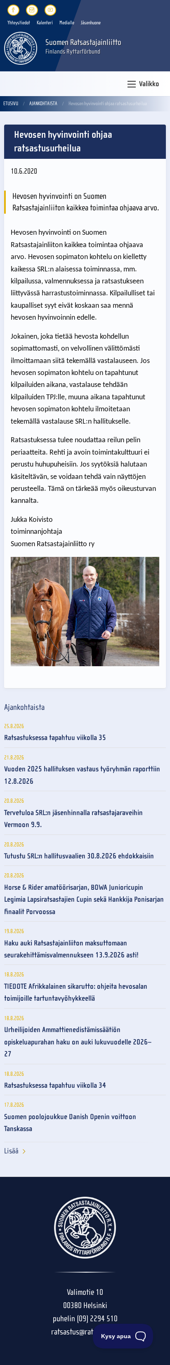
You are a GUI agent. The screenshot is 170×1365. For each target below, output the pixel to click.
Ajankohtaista (43, 103)
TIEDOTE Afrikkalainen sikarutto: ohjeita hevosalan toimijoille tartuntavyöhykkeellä (75, 992)
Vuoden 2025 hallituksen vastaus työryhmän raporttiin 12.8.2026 (82, 775)
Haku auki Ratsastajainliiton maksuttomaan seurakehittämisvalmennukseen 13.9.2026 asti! (71, 949)
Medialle (66, 23)
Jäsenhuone (91, 23)
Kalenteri (45, 23)
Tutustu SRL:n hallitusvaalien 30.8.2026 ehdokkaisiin (79, 856)
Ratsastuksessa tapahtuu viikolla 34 (55, 1085)
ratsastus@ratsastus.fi (85, 1332)
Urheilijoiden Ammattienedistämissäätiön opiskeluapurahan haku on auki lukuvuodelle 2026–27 (77, 1042)
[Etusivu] (20, 47)
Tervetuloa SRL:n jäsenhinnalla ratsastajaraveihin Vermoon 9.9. (73, 819)
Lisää (11, 1151)
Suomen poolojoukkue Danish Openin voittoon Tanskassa (70, 1123)
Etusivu (10, 103)
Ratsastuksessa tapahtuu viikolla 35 (55, 737)
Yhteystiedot (18, 23)
